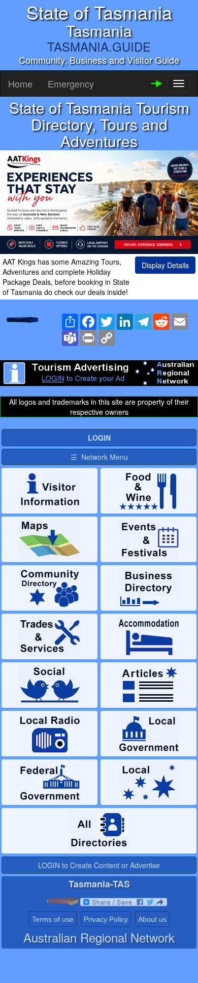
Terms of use (53, 919)
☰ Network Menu (99, 457)
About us (152, 919)
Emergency (71, 83)
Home (20, 83)
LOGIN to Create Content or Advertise (99, 865)
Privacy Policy (106, 919)
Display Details (165, 265)
